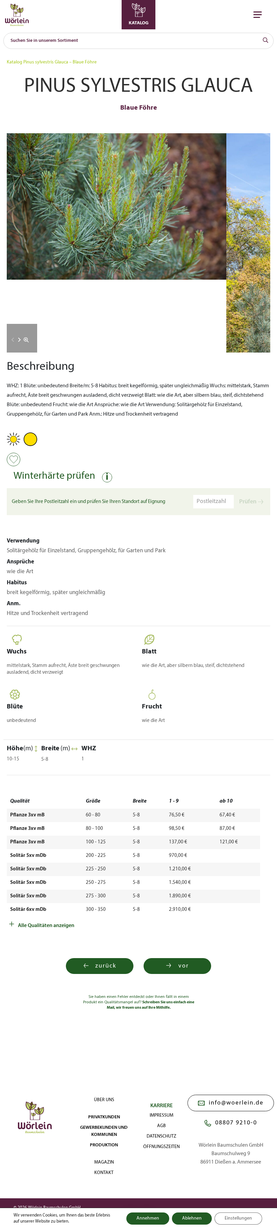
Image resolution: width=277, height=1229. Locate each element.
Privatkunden (104, 1117)
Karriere (161, 1106)
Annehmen (147, 1218)
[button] (19, 339)
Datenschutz (161, 1136)
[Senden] (265, 41)
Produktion (104, 1145)
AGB (161, 1125)
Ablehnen (192, 1218)
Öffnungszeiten (161, 1146)
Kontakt (104, 1172)
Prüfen (247, 502)
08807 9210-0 (236, 1123)
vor (183, 966)
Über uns (104, 1099)
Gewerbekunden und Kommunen (104, 1131)
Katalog (14, 62)
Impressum (161, 1115)
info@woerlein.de (236, 1103)
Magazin (104, 1162)
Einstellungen (238, 1218)
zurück (105, 966)
